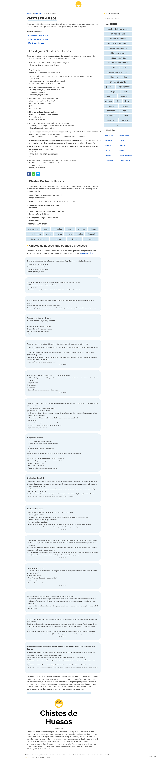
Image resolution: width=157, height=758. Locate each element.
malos (126, 91)
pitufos (127, 101)
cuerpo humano (34, 234)
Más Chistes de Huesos (36, 43)
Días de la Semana (125, 156)
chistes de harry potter (118, 29)
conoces (111, 115)
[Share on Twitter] (38, 174)
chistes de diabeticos (117, 43)
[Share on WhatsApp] (33, 174)
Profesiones (109, 136)
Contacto (34, 757)
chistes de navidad (117, 58)
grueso (49, 234)
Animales (108, 146)
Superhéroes (109, 160)
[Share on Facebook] (29, 174)
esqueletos (33, 229)
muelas (70, 229)
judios (125, 115)
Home (29, 757)
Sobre (48, 757)
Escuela (121, 151)
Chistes (29, 13)
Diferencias (108, 141)
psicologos (111, 91)
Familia (121, 141)
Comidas (122, 146)
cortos (126, 111)
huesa (45, 229)
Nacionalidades (124, 136)
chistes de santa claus (118, 63)
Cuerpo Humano (124, 160)
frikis (118, 101)
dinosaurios (92, 234)
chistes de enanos (118, 39)
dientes (81, 229)
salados (110, 120)
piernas (93, 229)
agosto (125, 120)
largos (125, 106)
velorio (111, 106)
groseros (109, 87)
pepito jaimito (124, 87)
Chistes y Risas (152, 756)
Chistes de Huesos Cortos (38, 39)
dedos (74, 239)
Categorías (38, 13)
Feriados (108, 156)
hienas (90, 239)
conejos (79, 234)
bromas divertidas (86, 253)
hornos (69, 234)
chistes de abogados (117, 48)
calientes (111, 111)
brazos (59, 234)
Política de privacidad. (103, 754)
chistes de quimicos (118, 67)
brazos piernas (37, 239)
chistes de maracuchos (117, 72)
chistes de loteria (118, 53)
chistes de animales (118, 77)
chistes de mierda (118, 82)
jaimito (110, 96)
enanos (108, 101)
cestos (58, 239)
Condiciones (41, 757)
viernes (118, 125)
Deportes (108, 151)
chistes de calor (118, 34)
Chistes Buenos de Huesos (38, 35)
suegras (124, 96)
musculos (58, 229)
